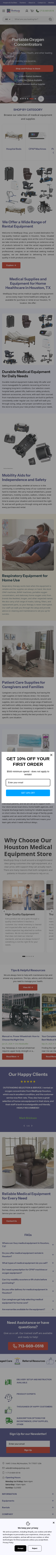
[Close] (53, 1523)
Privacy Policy (8, 1542)
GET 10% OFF (28, 793)
